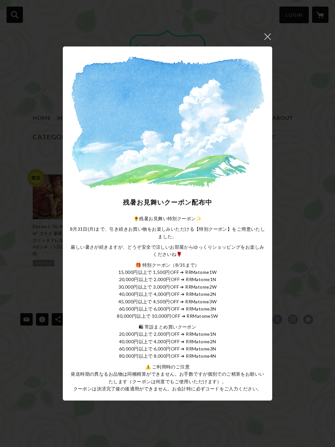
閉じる (267, 36)
